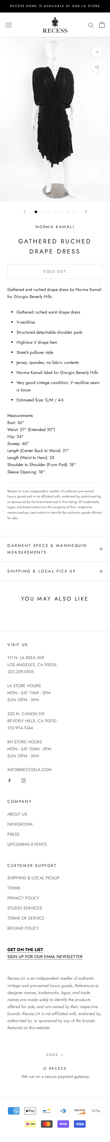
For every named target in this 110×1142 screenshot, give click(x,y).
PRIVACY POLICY (23, 898)
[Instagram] (23, 780)
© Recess (55, 1068)
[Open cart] (102, 25)
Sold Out (54, 271)
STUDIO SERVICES (24, 908)
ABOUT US (17, 814)
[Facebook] (9, 780)
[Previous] (24, 211)
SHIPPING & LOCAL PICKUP (33, 878)
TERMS (13, 888)
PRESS (13, 834)
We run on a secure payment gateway (55, 1076)
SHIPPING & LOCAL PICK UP (41, 571)
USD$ (52, 1055)
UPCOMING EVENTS (27, 844)
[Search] (91, 24)
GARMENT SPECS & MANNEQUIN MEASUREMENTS (47, 549)
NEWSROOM (19, 824)
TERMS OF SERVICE (26, 918)
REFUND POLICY (23, 928)
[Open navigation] (9, 24)
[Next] (86, 211)
